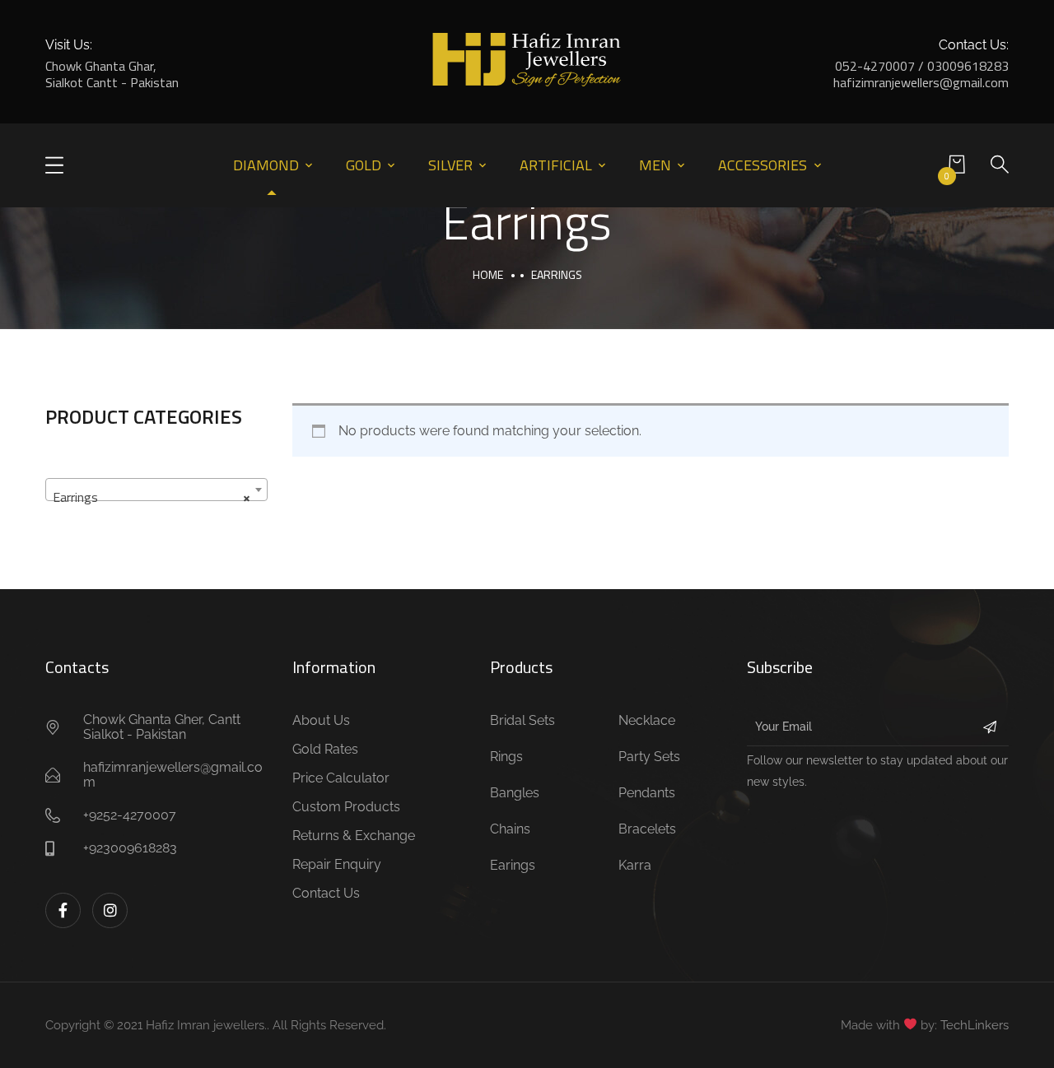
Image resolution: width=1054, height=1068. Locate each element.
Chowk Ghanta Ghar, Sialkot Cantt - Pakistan (112, 74)
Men (655, 165)
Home (488, 274)
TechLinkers (974, 1025)
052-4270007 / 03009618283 (922, 66)
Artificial (556, 165)
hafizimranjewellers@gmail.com (921, 82)
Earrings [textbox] (151, 497)
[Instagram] (110, 910)
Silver (450, 165)
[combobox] (156, 489)
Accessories (762, 165)
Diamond (266, 165)
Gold (363, 165)
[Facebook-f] (63, 910)
